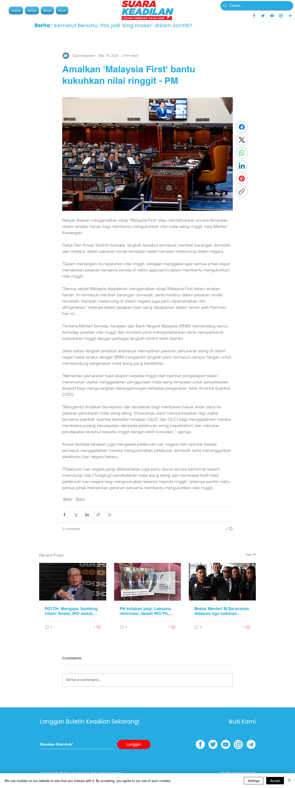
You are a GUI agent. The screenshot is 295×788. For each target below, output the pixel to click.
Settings (254, 780)
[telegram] (290, 15)
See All (251, 554)
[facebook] (254, 15)
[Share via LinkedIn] (87, 514)
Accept (275, 780)
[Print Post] (109, 514)
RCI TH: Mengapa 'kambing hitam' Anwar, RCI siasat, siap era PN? (71, 611)
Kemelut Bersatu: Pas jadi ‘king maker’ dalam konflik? (125, 25)
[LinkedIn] (241, 165)
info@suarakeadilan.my (238, 773)
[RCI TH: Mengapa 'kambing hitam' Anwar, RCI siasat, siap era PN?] (72, 581)
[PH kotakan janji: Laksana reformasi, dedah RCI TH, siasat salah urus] (147, 582)
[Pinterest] (241, 178)
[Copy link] (241, 191)
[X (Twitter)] (241, 140)
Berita (67, 499)
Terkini (80, 499)
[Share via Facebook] (64, 514)
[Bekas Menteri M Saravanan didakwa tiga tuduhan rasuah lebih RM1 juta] (222, 581)
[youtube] (272, 15)
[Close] (289, 780)
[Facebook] (241, 127)
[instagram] (281, 15)
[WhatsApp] (241, 152)
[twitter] (263, 15)
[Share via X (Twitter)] (76, 514)
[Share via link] (98, 514)
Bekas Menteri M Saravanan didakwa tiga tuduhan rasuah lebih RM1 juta (221, 611)
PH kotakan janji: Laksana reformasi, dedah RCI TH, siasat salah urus (145, 611)
